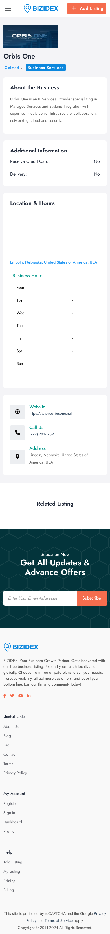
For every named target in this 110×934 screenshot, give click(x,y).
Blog (7, 735)
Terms (8, 763)
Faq (6, 745)
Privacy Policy (15, 773)
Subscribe (91, 598)
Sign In (9, 813)
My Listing (11, 871)
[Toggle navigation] (8, 8)
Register (10, 803)
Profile (8, 831)
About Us (11, 726)
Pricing (9, 880)
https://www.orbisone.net (50, 413)
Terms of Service (59, 920)
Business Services (46, 67)
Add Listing (92, 8)
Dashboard (12, 822)
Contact (9, 754)
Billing (8, 890)
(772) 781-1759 (41, 434)
